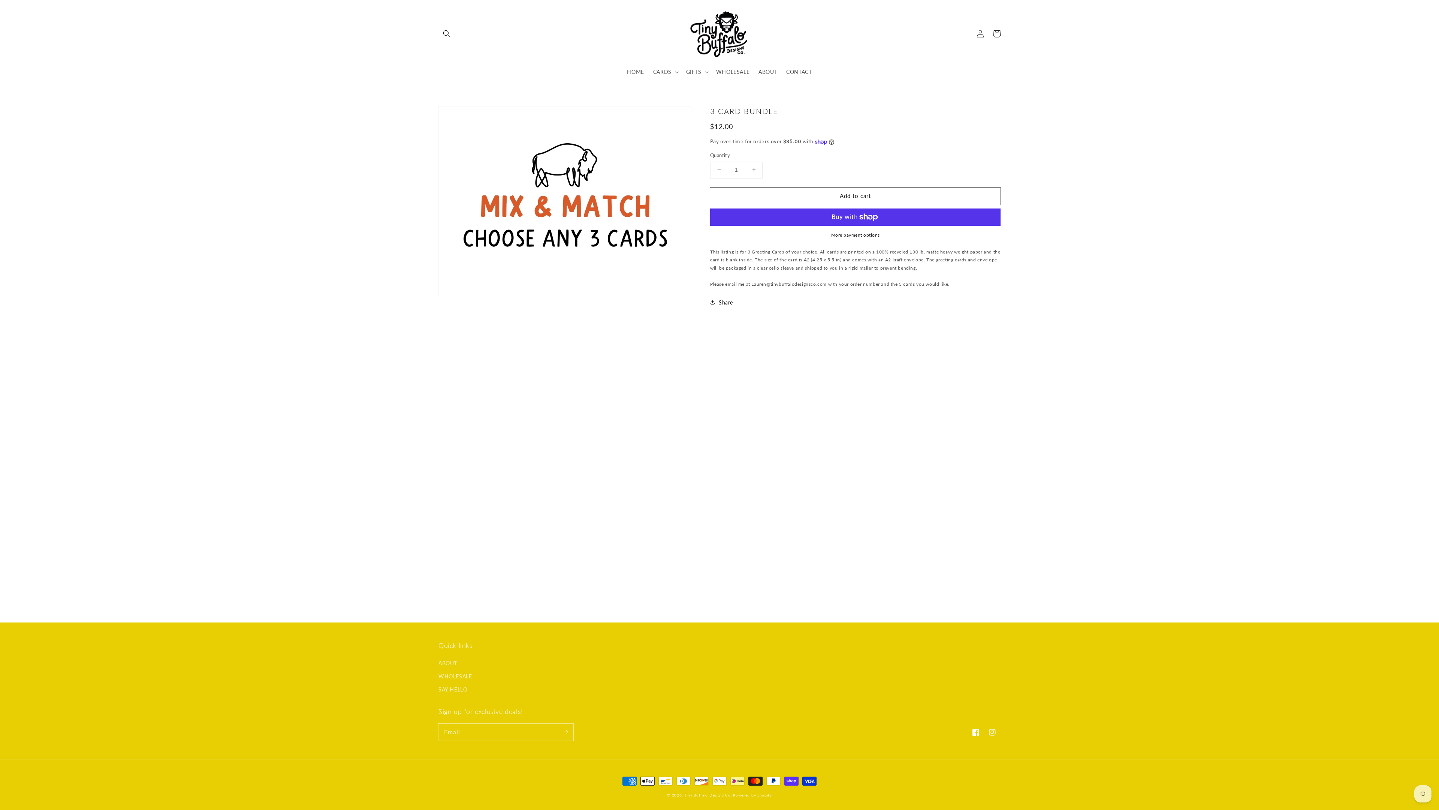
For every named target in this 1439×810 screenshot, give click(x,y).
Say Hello (452, 689)
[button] (446, 34)
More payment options (855, 235)
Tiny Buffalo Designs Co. (708, 795)
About (447, 663)
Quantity (720, 155)
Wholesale (455, 676)
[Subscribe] (565, 732)
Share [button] (726, 302)
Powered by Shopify (752, 795)
